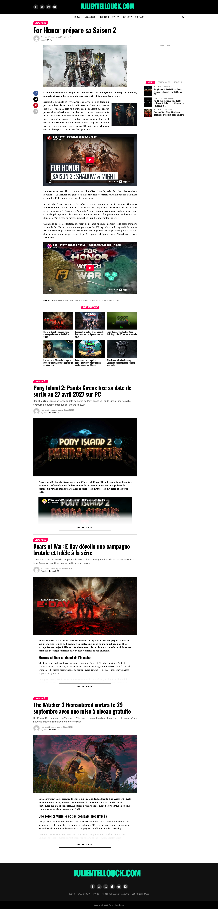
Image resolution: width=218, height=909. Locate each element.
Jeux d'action (76, 300)
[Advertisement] (164, 63)
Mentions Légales (140, 894)
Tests (72, 894)
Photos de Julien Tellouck (115, 894)
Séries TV (127, 17)
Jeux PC (87, 300)
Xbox (116, 300)
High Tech (104, 17)
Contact (139, 17)
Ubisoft (108, 300)
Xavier (46, 40)
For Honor (63, 300)
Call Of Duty (84, 894)
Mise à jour (98, 300)
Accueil (77, 17)
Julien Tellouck (49, 413)
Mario (96, 894)
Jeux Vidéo (90, 17)
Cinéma (115, 17)
